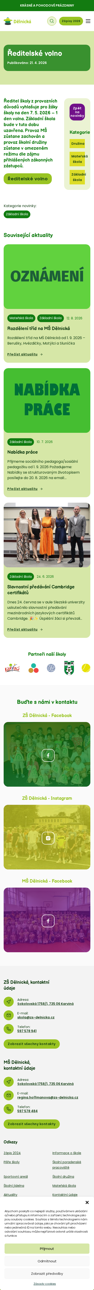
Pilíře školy (12, 1162)
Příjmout (47, 1248)
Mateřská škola (21, 318)
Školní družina (63, 1176)
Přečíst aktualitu (22, 354)
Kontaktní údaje (65, 1194)
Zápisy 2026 (71, 21)
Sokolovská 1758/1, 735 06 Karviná (45, 1003)
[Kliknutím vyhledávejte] (51, 21)
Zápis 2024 (12, 1153)
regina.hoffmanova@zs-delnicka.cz (47, 1097)
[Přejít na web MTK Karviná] (86, 667)
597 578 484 (27, 1111)
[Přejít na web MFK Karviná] (69, 667)
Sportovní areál (16, 1176)
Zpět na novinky (77, 112)
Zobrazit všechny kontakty (32, 1044)
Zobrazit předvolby (47, 1273)
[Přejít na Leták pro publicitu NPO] (34, 667)
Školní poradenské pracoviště (66, 1165)
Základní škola (17, 214)
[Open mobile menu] (88, 21)
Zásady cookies (45, 1284)
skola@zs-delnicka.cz (36, 1017)
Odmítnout (47, 1261)
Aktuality (10, 1194)
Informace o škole (66, 1153)
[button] (87, 1202)
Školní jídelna (14, 1185)
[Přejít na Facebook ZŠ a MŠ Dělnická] (47, 754)
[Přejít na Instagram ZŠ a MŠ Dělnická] (47, 837)
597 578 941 (27, 1031)
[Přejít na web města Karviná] (12, 667)
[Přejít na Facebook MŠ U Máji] (47, 920)
